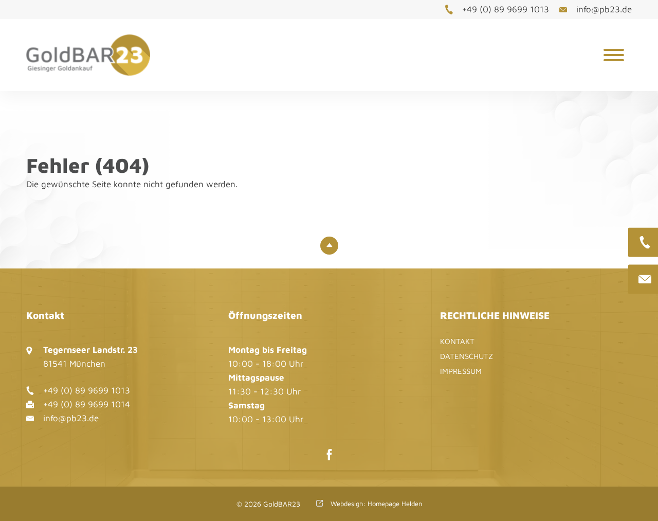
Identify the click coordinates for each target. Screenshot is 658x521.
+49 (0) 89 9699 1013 (505, 9)
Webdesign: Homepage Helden (375, 503)
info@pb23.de (604, 9)
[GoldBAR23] (100, 55)
